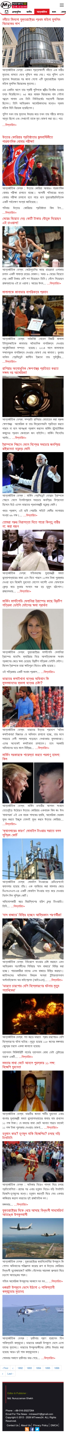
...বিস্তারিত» (9, 124)
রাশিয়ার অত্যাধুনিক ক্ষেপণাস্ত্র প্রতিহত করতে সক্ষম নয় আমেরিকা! (30, 370)
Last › (10, 1373)
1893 (29, 1368)
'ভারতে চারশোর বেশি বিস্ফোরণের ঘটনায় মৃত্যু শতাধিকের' (30, 988)
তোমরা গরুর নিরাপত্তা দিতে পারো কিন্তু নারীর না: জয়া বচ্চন (31, 524)
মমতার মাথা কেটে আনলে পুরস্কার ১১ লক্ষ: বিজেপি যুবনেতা (28, 1064)
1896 (56, 1368)
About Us (26, 1425)
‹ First (5, 1368)
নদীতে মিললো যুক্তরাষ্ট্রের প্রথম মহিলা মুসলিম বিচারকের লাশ (31, 21)
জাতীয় (29, 12)
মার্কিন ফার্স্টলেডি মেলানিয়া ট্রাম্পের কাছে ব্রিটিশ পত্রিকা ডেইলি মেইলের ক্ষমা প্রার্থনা (32, 603)
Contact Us (13, 1425)
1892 (20, 1368)
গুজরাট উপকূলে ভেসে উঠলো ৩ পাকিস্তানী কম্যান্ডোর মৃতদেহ (28, 1289)
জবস (54, 12)
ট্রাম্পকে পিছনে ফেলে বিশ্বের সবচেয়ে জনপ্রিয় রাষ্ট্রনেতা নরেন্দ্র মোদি (31, 446)
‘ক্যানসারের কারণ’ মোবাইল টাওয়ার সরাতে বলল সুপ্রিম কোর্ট (31, 832)
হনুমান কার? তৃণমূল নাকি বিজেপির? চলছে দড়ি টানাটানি (31, 1135)
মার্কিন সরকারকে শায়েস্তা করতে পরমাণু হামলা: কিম (31, 756)
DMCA (54, 1425)
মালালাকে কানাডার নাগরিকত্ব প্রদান (25, 291)
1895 (47, 1368)
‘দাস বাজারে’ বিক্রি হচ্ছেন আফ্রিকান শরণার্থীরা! (32, 914)
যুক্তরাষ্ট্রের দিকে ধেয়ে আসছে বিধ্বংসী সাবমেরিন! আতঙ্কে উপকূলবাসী (33, 1212)
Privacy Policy (40, 1425)
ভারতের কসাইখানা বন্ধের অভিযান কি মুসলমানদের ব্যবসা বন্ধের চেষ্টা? (25, 680)
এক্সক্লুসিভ (16, 12)
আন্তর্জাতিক (42, 12)
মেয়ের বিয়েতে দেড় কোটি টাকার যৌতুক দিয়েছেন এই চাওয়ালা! (31, 220)
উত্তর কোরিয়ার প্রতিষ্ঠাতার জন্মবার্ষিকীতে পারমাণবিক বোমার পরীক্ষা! (27, 139)
